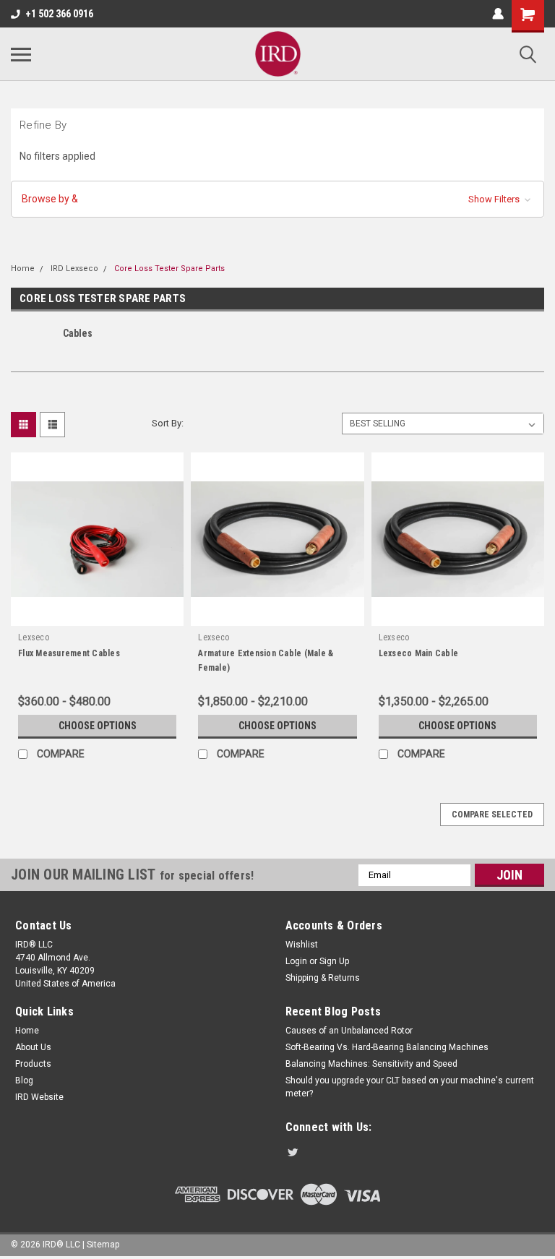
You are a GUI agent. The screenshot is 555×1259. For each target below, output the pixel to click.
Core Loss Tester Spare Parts (169, 268)
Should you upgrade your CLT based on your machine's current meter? (409, 1087)
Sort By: (168, 423)
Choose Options (98, 725)
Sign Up (334, 961)
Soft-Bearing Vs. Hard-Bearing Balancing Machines (387, 1047)
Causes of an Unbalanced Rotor (349, 1031)
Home (23, 268)
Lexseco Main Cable (419, 653)
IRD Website (39, 1097)
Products (33, 1064)
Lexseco (33, 637)
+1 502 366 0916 (59, 14)
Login (296, 961)
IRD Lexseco (74, 268)
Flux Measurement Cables (69, 653)
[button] (277, 199)
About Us (33, 1047)
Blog (24, 1080)
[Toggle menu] (21, 54)
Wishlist (301, 945)
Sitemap (103, 1244)
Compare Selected (492, 814)
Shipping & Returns (322, 978)
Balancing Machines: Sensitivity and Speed (371, 1064)
